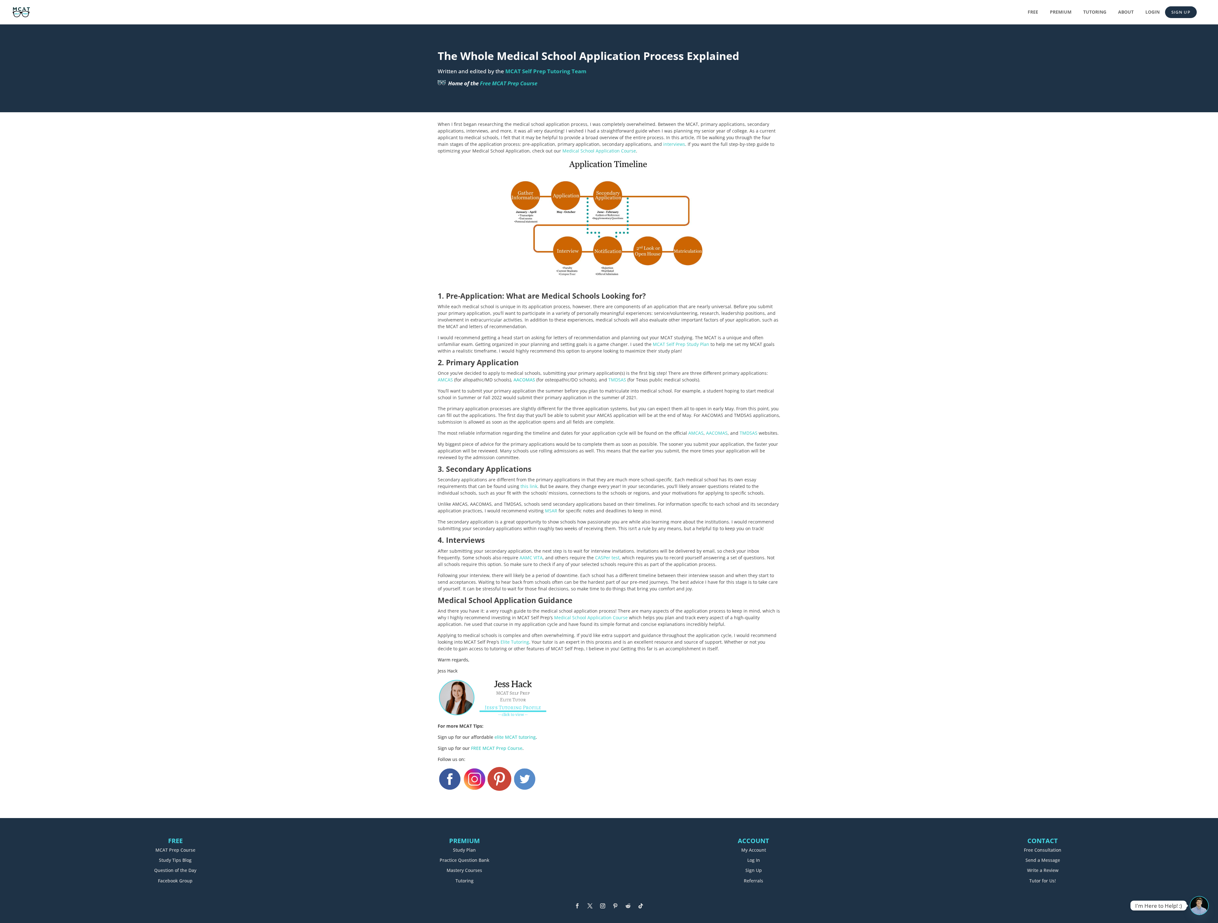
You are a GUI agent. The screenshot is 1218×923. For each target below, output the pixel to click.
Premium (1060, 12)
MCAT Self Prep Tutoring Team (545, 71)
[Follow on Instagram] (603, 906)
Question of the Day (175, 870)
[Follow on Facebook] (577, 906)
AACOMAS (524, 380)
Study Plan (464, 850)
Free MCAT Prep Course (508, 83)
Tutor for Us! (1042, 881)
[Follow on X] (590, 906)
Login (1152, 12)
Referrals (753, 881)
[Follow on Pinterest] (615, 906)
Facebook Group (175, 881)
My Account (753, 850)
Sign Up (1180, 12)
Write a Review (1042, 870)
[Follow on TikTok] (641, 906)
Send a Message (1042, 860)
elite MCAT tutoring (515, 737)
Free (1033, 12)
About (1126, 12)
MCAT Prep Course (175, 850)
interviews (674, 144)
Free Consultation (1042, 850)
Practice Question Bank (464, 860)
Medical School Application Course (599, 151)
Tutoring (1094, 12)
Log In (753, 860)
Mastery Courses (464, 870)
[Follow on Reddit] (628, 906)
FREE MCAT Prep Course (496, 748)
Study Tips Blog (175, 860)
